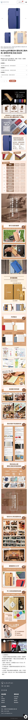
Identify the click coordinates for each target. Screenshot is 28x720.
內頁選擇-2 (3, 67)
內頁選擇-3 (3, 72)
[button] (26, 2)
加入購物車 (12, 81)
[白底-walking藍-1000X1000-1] (14, 18)
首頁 (2, 46)
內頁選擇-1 (3, 63)
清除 (1, 76)
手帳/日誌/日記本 (7, 46)
